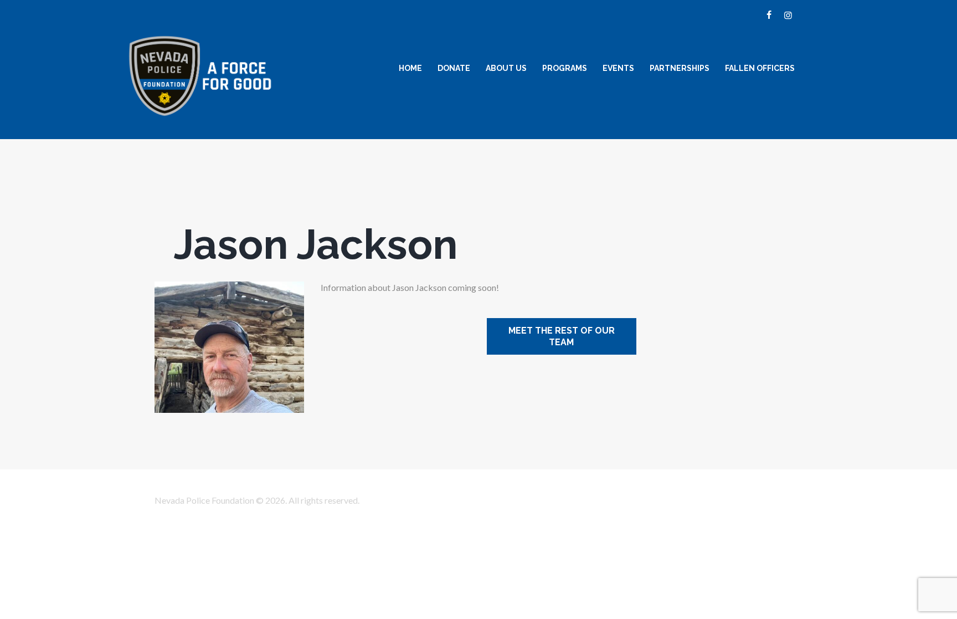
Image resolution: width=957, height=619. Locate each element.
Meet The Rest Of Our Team (561, 336)
